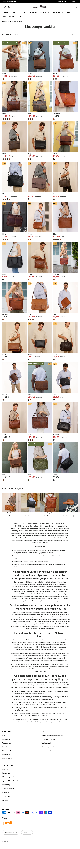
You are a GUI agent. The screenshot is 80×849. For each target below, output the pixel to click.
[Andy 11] (54, 279)
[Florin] (65, 56)
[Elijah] (14, 96)
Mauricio (56, 435)
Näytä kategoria (10, 516)
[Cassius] (14, 297)
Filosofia (5, 769)
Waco (55, 394)
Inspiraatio (5, 793)
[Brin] (14, 457)
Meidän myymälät (8, 777)
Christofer (56, 114)
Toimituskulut (6, 743)
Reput (49, 513)
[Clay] (65, 297)
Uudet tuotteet (8, 16)
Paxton (30, 274)
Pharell (30, 234)
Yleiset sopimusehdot (49, 747)
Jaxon (55, 354)
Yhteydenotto (7, 751)
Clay (54, 314)
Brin (3, 475)
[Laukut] (30, 502)
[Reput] (49, 502)
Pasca (55, 475)
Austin (30, 354)
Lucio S (4, 394)
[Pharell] (40, 217)
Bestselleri (11, 513)
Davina (4, 73)
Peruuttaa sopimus (8, 747)
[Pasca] (65, 457)
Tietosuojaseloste (48, 751)
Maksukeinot (6, 739)
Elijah (4, 114)
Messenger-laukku (17, 21)
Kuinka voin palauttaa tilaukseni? (52, 735)
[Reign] (40, 56)
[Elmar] (40, 177)
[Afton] (65, 136)
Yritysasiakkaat (7, 796)
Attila (4, 354)
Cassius (5, 314)
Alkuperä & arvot (8, 789)
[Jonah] (14, 417)
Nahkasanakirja (7, 759)
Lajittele (5, 34)
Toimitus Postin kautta (9, 2)
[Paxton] (40, 257)
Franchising (6, 785)
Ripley (30, 114)
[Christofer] (65, 96)
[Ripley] (40, 96)
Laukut (9, 21)
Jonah (4, 435)
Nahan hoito (6, 755)
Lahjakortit (6, 773)
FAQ (3, 735)
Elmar (30, 194)
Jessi (29, 475)
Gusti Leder (10, 842)
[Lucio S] (14, 377)
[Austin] (40, 337)
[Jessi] (40, 457)
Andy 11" (56, 274)
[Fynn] (65, 177)
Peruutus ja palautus (48, 739)
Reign (30, 73)
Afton (55, 154)
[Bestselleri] (11, 502)
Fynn (54, 194)
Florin (55, 73)
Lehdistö (5, 800)
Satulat (68, 513)
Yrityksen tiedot (47, 743)
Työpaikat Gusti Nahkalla (10, 781)
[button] (4, 7)
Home (4, 21)
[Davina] (14, 56)
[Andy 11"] (65, 257)
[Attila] (14, 337)
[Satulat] (68, 502)
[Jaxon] (65, 337)
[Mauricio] (65, 417)
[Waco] (65, 377)
